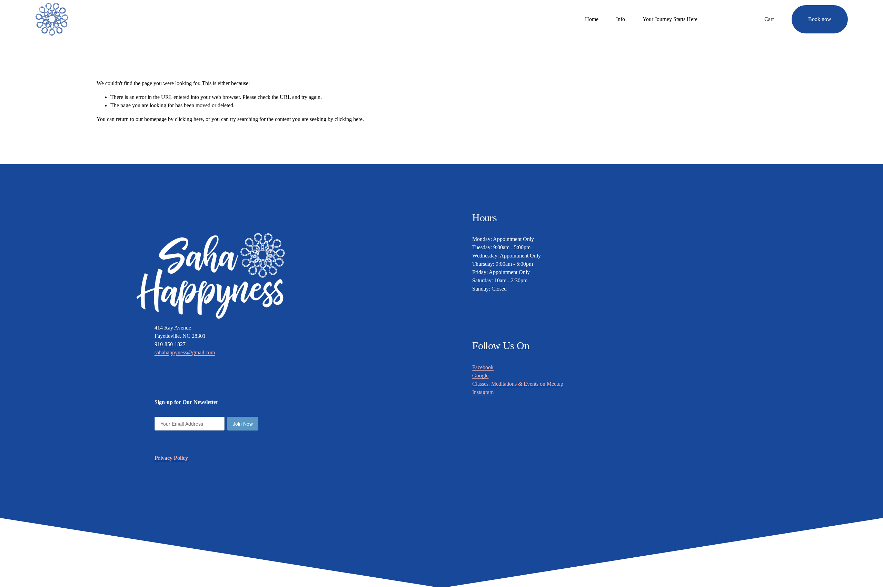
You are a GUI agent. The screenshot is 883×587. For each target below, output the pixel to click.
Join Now (243, 423)
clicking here (189, 119)
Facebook (483, 367)
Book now (819, 19)
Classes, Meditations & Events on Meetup (517, 384)
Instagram (483, 392)
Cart (769, 19)
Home (591, 19)
